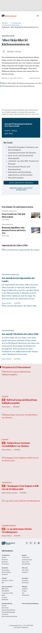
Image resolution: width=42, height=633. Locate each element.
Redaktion (25, 572)
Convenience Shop (7, 593)
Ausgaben (25, 588)
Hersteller (5, 559)
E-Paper (24, 591)
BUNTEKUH (5, 591)
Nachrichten (25, 557)
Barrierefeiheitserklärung (9, 616)
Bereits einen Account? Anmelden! (21, 189)
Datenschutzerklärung (8, 610)
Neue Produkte (6, 572)
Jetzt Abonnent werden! (21, 182)
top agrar (4, 597)
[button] (11, 51)
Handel (4, 557)
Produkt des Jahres (7, 580)
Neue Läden (25, 561)
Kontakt (4, 605)
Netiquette (5, 614)
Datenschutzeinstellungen (30, 603)
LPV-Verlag (25, 570)
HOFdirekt (5, 599)
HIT (3, 582)
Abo (23, 593)
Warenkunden (26, 563)
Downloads (25, 582)
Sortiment (5, 561)
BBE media (5, 588)
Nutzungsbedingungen (8, 612)
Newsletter (25, 580)
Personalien (5, 563)
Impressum (5, 607)
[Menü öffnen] (37, 15)
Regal (3, 595)
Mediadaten (25, 595)
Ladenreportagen (27, 559)
